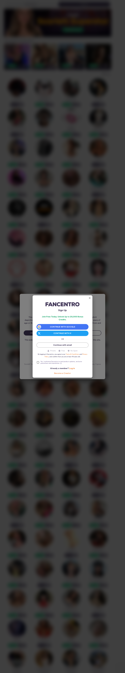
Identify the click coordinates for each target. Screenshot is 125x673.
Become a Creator (62, 373)
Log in (72, 368)
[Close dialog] (89, 298)
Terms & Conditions (72, 354)
